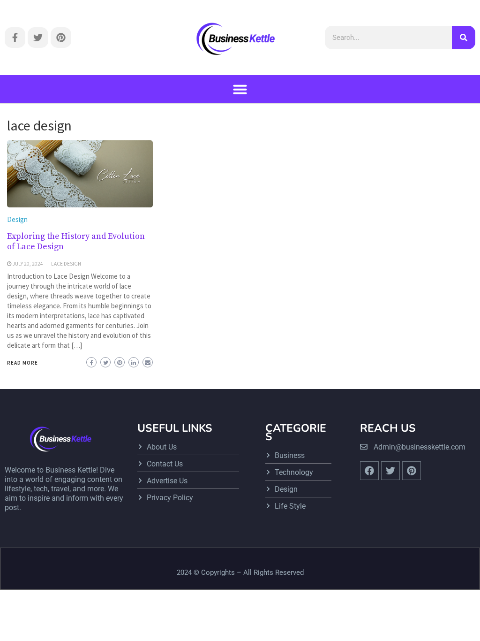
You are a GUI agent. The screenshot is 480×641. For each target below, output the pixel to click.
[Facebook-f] (15, 37)
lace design (66, 263)
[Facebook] (369, 470)
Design (17, 219)
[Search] (463, 37)
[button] (240, 89)
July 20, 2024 (28, 263)
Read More (22, 362)
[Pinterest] (61, 37)
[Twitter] (38, 37)
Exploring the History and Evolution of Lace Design (76, 241)
